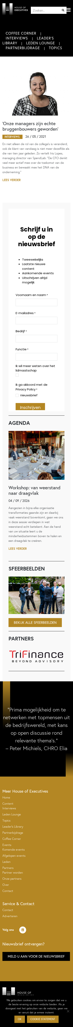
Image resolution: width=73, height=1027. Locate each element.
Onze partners (11, 879)
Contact (7, 891)
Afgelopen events (14, 856)
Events (6, 845)
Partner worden (12, 872)
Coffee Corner (21, 33)
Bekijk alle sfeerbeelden (35, 622)
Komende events (13, 849)
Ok (19, 1019)
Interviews (17, 38)
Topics (55, 47)
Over (5, 885)
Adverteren (9, 916)
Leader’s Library (12, 826)
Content (7, 803)
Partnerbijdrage (23, 47)
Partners (8, 868)
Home (6, 797)
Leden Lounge (40, 42)
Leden (6, 862)
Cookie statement (42, 1019)
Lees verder (11, 180)
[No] (68, 1011)
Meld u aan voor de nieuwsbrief (36, 956)
